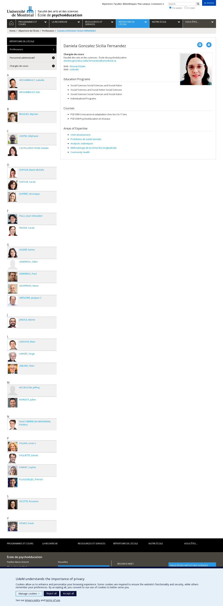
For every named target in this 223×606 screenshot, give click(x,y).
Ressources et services (91, 543)
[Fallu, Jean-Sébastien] (12, 219)
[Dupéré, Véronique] (12, 197)
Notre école (156, 543)
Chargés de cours (19, 65)
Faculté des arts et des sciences (58, 11)
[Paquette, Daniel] (12, 458)
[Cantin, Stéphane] (12, 139)
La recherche (50, 543)
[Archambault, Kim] (12, 95)
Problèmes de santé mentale (86, 139)
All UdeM (191, 8)
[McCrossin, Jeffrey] (12, 390)
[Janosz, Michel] (12, 323)
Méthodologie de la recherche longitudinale (94, 147)
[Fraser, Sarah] (12, 231)
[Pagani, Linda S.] (12, 446)
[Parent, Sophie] (12, 470)
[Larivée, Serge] (12, 357)
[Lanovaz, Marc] (12, 345)
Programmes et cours (20, 543)
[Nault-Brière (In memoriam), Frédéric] (12, 424)
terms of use (53, 600)
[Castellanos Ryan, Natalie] (12, 151)
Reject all (51, 593)
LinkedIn (74, 69)
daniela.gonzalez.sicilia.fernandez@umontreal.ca (90, 60)
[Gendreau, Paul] (12, 277)
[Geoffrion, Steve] (12, 289)
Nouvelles (63, 562)
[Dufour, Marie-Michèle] (12, 173)
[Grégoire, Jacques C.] (12, 301)
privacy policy (32, 600)
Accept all (68, 593)
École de (60, 15)
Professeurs (48, 30)
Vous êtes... (190, 543)
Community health (80, 152)
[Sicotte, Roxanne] (12, 504)
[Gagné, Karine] (12, 253)
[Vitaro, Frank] (12, 526)
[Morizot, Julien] (12, 402)
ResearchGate (77, 66)
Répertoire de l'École (29, 30)
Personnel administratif (22, 57)
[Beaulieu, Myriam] (12, 117)
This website (176, 8)
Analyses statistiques (82, 143)
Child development (80, 134)
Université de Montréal (20, 11)
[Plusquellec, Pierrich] (12, 482)
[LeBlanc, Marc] (12, 369)
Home (13, 30)
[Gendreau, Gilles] (12, 265)
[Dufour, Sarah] (12, 185)
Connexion (156, 3)
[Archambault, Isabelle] (12, 83)
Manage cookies (29, 593)
